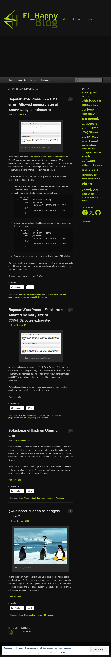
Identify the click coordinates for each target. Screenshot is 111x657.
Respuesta (59, 498)
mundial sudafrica (89, 145)
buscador (85, 96)
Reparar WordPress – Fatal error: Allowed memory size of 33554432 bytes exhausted (35, 315)
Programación (35, 294)
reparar (23, 297)
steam (99, 165)
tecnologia (90, 169)
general (85, 124)
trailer (94, 174)
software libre (89, 165)
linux (39, 498)
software (88, 160)
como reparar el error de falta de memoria (46, 156)
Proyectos (45, 80)
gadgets (86, 118)
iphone (95, 132)
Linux (21, 498)
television (86, 175)
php (64, 294)
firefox (94, 114)
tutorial (84, 178)
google (92, 123)
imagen (87, 132)
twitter (90, 178)
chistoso (89, 100)
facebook (87, 113)
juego (84, 137)
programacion (13, 297)
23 (70, 309)
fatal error (58, 294)
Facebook (86, 221)
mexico (84, 142)
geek (95, 118)
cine (99, 100)
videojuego (90, 189)
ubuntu (50, 498)
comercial (91, 105)
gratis (94, 127)
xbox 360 (94, 197)
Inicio (11, 80)
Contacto (33, 80)
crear (97, 105)
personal (92, 148)
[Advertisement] (55, 57)
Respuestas (41, 297)
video (87, 183)
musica (85, 148)
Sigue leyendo (15, 396)
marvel (96, 137)
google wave (86, 128)
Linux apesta (25, 631)
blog (51, 294)
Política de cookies (68, 653)
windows (86, 197)
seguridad (86, 156)
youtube (85, 200)
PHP (27, 294)
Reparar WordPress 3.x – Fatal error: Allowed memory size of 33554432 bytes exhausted (33, 104)
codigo (85, 104)
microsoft (93, 141)
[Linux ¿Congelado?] (40, 546)
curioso (88, 109)
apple (91, 92)
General (22, 294)
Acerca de (22, 80)
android (85, 92)
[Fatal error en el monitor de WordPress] (41, 133)
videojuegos (88, 193)
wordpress (31, 297)
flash (34, 498)
